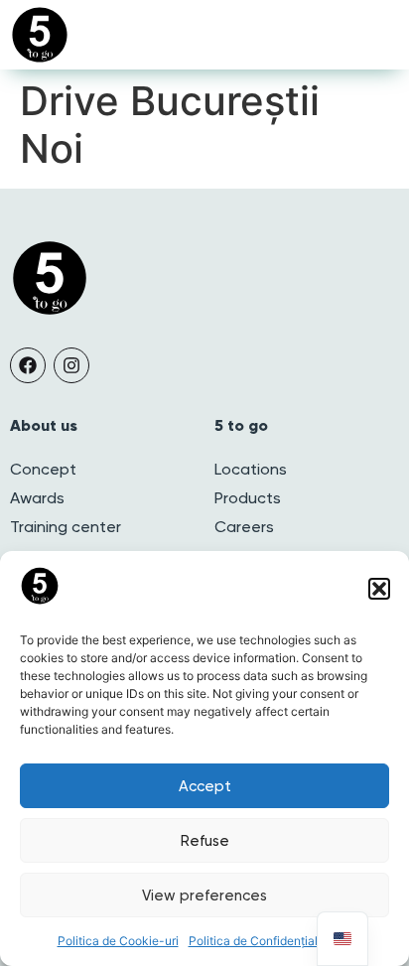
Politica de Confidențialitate (265, 940)
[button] (379, 589)
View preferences (204, 895)
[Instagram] (71, 365)
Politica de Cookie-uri (118, 940)
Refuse (205, 841)
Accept (205, 786)
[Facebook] (28, 365)
